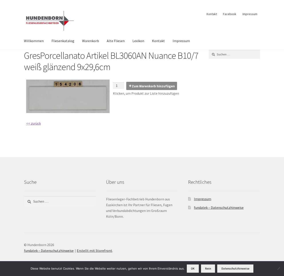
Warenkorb (90, 41)
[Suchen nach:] (234, 54)
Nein (208, 268)
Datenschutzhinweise (235, 268)
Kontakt (212, 14)
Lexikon (138, 41)
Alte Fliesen (116, 41)
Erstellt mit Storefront (94, 250)
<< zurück (33, 123)
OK (193, 268)
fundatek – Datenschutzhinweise (219, 207)
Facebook (229, 14)
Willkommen (34, 41)
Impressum (250, 14)
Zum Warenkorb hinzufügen (153, 86)
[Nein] (278, 268)
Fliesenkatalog (62, 41)
